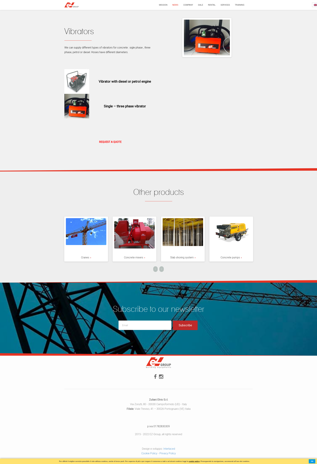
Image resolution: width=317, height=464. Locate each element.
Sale (200, 5)
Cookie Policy (149, 453)
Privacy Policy (167, 453)
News (175, 5)
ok (312, 461)
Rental (212, 5)
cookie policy (194, 461)
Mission (163, 5)
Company (188, 5)
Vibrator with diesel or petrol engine (125, 81)
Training (239, 5)
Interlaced (169, 448)
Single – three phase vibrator (125, 106)
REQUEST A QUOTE (110, 141)
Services (225, 5)
